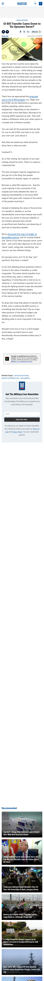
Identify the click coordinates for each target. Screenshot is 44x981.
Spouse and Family (22, 20)
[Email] (28, 32)
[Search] (35, 3)
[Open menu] (3, 3)
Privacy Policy (17, 432)
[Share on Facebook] (20, 32)
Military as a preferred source (21, 361)
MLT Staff (5, 36)
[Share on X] (24, 32)
